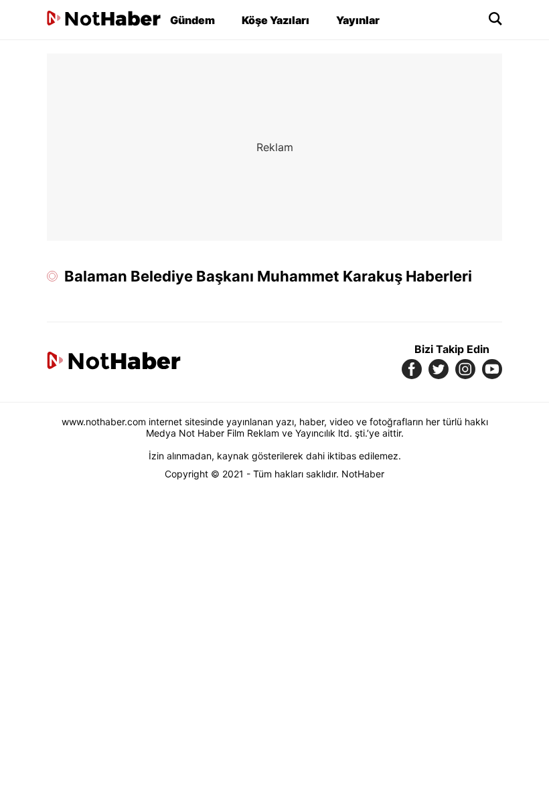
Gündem (192, 20)
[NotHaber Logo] (104, 20)
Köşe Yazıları (275, 20)
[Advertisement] (274, 147)
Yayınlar (358, 20)
